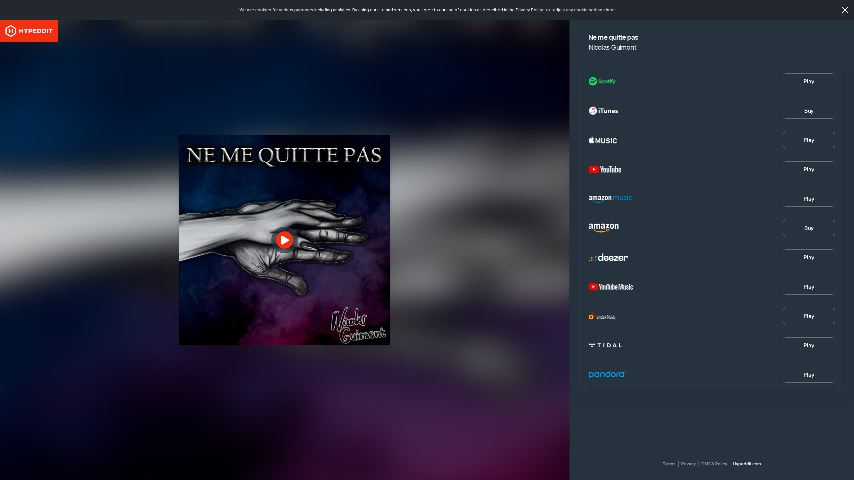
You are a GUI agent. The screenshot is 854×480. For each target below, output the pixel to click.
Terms (669, 463)
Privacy (688, 463)
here (610, 9)
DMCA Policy (714, 463)
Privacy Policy (529, 9)
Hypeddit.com (747, 463)
